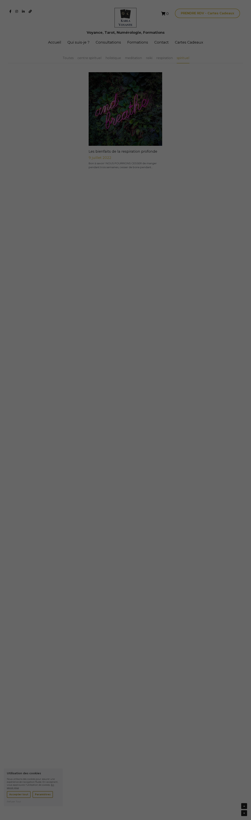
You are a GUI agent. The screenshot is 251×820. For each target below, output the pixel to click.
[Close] (199, 370)
